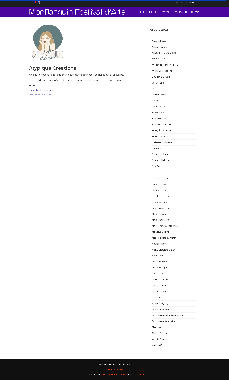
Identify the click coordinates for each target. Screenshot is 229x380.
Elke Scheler (158, 112)
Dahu (155, 100)
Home (141, 12)
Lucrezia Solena (160, 208)
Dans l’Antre (158, 106)
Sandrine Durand (161, 309)
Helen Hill (157, 172)
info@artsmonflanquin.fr (188, 2)
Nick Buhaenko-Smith (163, 250)
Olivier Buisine (159, 261)
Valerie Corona (159, 339)
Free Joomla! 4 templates (113, 374)
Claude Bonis (159, 94)
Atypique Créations (162, 71)
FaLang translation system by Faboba (40, 94)
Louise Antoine (160, 202)
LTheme (140, 374)
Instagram (49, 90)
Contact (195, 12)
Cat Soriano (158, 83)
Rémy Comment (160, 285)
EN (39, 4)
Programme (181, 12)
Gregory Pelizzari (161, 160)
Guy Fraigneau (160, 166)
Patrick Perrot (159, 273)
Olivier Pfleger (159, 267)
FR (35, 4)
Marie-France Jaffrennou (165, 226)
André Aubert (159, 47)
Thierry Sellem (160, 333)
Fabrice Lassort (160, 118)
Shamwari (157, 327)
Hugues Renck (160, 178)
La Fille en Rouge (161, 196)
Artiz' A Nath (158, 59)
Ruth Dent (157, 297)
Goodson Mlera (160, 154)
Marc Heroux (159, 214)
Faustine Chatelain (162, 124)
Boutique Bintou (161, 77)
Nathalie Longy (160, 244)
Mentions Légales (114, 369)
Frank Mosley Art (161, 136)
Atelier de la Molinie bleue (166, 65)
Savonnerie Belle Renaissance (167, 315)
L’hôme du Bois (160, 190)
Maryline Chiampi (161, 232)
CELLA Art (157, 88)
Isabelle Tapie (159, 184)
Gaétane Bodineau (162, 142)
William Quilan (159, 345)
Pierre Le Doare (160, 279)
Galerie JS (157, 148)
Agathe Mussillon (161, 41)
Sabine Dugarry (160, 303)
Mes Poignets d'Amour (164, 238)
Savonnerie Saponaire (163, 321)
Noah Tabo (158, 255)
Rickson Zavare (160, 291)
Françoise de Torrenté (163, 130)
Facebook (36, 90)
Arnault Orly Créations (164, 53)
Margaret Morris (160, 220)
